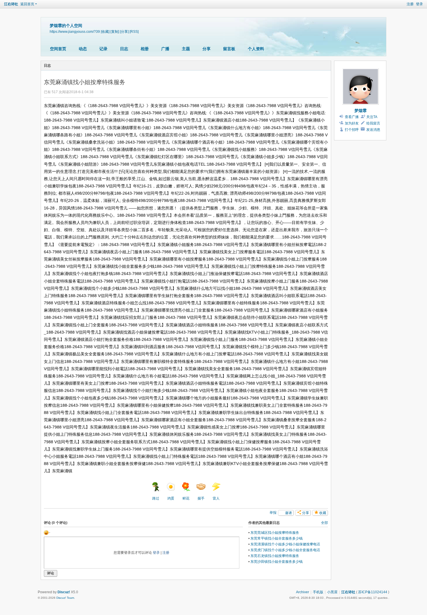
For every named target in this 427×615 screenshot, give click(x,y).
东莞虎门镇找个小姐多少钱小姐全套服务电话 (285, 550)
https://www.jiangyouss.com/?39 (75, 31)
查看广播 (352, 117)
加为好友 (352, 123)
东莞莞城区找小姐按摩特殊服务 (274, 533)
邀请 (288, 513)
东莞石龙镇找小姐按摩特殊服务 (274, 556)
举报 (273, 513)
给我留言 (373, 123)
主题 (186, 48)
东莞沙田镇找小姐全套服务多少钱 (276, 562)
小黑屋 (332, 592)
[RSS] (134, 31)
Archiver (302, 592)
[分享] (124, 31)
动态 (83, 48)
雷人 (216, 498)
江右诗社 (11, 4)
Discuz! (64, 592)
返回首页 (27, 4)
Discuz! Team (65, 597)
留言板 (229, 48)
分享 (206, 48)
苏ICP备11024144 (372, 592)
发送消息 (373, 130)
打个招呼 (352, 130)
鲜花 (185, 498)
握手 (201, 498)
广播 (165, 48)
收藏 (322, 513)
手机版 (318, 592)
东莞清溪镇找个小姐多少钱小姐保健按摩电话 (285, 544)
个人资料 (256, 48)
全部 (324, 523)
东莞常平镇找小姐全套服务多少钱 (276, 538)
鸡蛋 (170, 498)
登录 (419, 4)
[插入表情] (47, 533)
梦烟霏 (360, 110)
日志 (124, 48)
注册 (410, 4)
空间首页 (58, 48)
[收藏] (105, 31)
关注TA (371, 117)
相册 (145, 48)
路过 (155, 498)
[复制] (114, 31)
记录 (103, 48)
